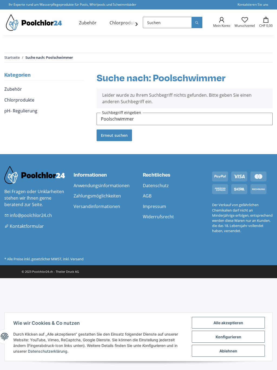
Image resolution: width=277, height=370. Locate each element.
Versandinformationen (97, 206)
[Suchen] (197, 22)
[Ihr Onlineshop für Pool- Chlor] (35, 22)
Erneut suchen (114, 135)
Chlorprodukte (19, 100)
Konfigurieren (228, 337)
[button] (219, 22)
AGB (147, 196)
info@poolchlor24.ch (30, 215)
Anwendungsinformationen (102, 186)
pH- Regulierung (20, 111)
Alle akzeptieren (228, 322)
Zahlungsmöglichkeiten (97, 196)
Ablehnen (228, 351)
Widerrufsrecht (158, 217)
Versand (77, 259)
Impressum (154, 206)
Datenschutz (156, 186)
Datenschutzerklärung (47, 351)
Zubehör (13, 89)
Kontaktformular (26, 226)
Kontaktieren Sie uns (253, 4)
